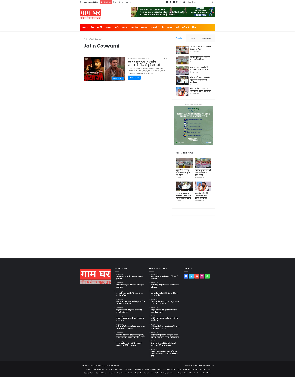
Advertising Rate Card (116, 373)
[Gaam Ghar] (90, 14)
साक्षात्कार (108, 27)
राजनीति (99, 27)
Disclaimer (128, 369)
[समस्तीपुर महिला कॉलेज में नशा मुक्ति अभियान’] (182, 60)
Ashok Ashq (133, 58)
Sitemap (203, 369)
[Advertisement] (147, 236)
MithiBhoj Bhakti (209, 365)
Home (87, 39)
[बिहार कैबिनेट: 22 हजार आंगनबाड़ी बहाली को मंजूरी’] (182, 91)
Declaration (129, 373)
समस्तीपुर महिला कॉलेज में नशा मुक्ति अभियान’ (200, 58)
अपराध (169, 27)
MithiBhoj (198, 365)
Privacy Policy (138, 369)
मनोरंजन (144, 27)
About (88, 369)
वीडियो (194, 27)
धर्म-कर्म (124, 27)
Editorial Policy (193, 369)
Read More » (134, 77)
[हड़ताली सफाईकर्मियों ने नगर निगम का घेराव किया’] (182, 70)
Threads (209, 373)
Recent (192, 38)
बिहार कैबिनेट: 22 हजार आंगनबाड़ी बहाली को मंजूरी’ (200, 89)
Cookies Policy (89, 373)
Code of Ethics (101, 373)
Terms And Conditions (153, 369)
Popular (179, 38)
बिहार (92, 27)
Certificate (110, 369)
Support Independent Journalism (175, 373)
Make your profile (169, 369)
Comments (206, 38)
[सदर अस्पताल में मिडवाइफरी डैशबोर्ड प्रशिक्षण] (182, 50)
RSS (209, 369)
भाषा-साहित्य (134, 27)
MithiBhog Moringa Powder (193, 104)
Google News (182, 369)
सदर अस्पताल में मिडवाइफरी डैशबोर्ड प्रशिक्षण (200, 48)
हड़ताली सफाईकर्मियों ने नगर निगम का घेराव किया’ (200, 68)
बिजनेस (117, 27)
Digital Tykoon (114, 365)
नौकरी (177, 27)
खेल (163, 27)
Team (94, 369)
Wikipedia (192, 373)
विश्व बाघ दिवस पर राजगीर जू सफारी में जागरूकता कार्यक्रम (129, 2)
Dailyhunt (158, 373)
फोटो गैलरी (185, 27)
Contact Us (119, 369)
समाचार (84, 27)
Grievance (101, 369)
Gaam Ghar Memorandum (144, 373)
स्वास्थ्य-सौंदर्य (154, 27)
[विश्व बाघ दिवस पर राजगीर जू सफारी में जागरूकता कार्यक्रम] (182, 80)
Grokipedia (201, 373)
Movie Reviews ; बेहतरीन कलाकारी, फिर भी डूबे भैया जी (144, 63)
